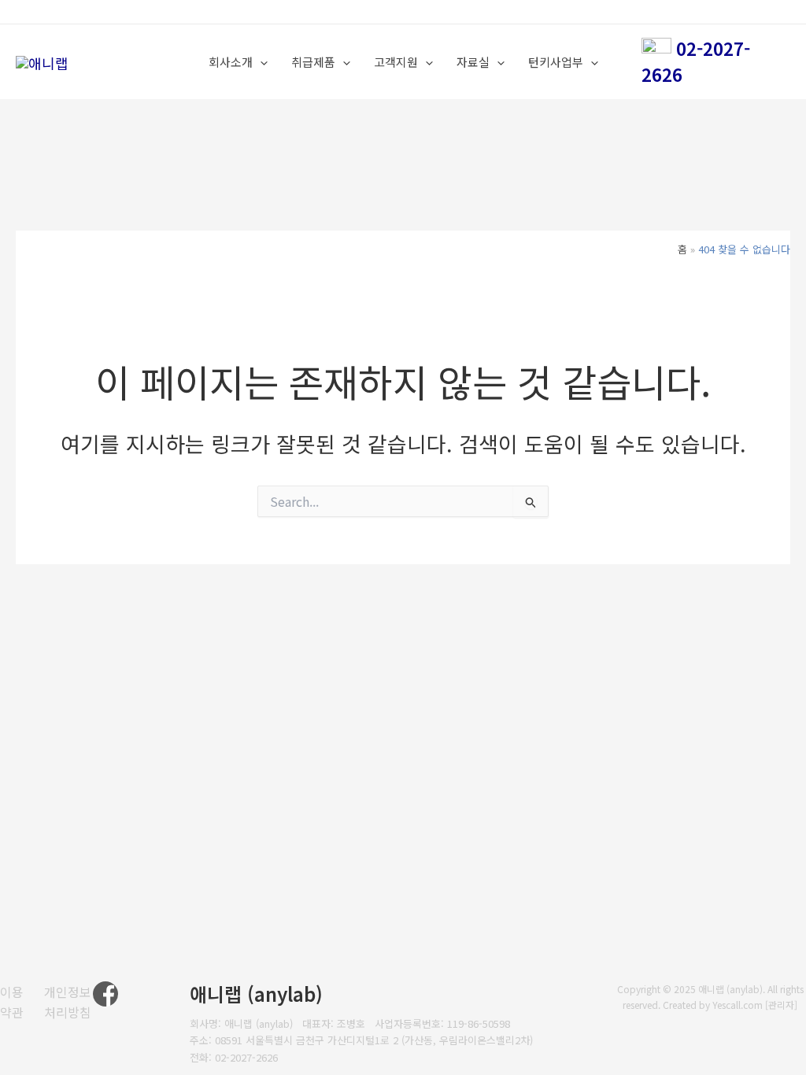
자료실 (473, 62)
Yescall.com (737, 1004)
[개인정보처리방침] (68, 1002)
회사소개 (231, 62)
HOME (728, 11)
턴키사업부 (555, 62)
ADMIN (767, 11)
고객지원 (396, 62)
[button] (260, 62)
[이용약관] (12, 1002)
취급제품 (313, 62)
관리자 (781, 1004)
